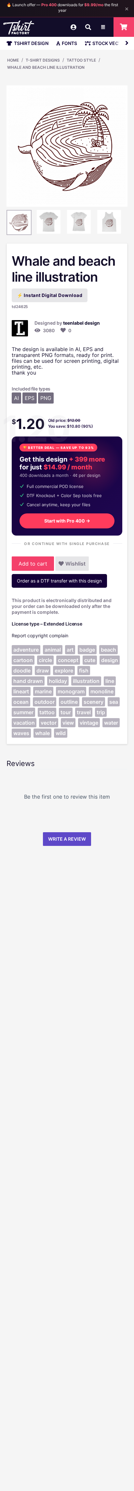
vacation (24, 722)
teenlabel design (81, 323)
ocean (21, 702)
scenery (93, 702)
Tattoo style (81, 60)
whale (42, 733)
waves (21, 733)
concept (68, 660)
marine (43, 691)
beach (108, 649)
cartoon (23, 660)
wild (61, 733)
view (68, 722)
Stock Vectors (111, 43)
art (70, 649)
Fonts (69, 43)
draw (42, 670)
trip (101, 712)
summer (23, 712)
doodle (22, 670)
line (109, 681)
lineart (21, 691)
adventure (26, 649)
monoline (102, 691)
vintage (89, 722)
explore (64, 670)
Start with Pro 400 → (67, 521)
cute (89, 660)
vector (49, 722)
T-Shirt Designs (43, 60)
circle (45, 660)
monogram (71, 691)
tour (65, 712)
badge (87, 649)
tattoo (47, 712)
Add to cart (33, 563)
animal (53, 649)
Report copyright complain (40, 635)
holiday (58, 681)
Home (13, 60)
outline (69, 702)
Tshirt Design (31, 43)
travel (84, 712)
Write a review (67, 839)
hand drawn (28, 681)
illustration (86, 681)
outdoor (44, 702)
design (109, 660)
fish (83, 670)
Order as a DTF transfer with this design (59, 580)
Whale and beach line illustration (46, 67)
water (111, 722)
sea (113, 702)
